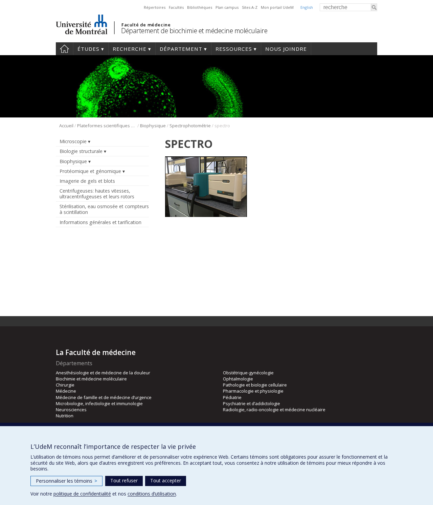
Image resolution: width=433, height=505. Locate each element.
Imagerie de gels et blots (87, 181)
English (306, 7)
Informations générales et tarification (100, 222)
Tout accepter (165, 480)
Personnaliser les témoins (66, 481)
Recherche (129, 48)
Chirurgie (65, 385)
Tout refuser (124, 480)
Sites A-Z (249, 7)
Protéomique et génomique (90, 171)
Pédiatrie (232, 397)
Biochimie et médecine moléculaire (91, 379)
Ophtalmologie (238, 379)
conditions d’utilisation (152, 493)
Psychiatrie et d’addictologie (251, 403)
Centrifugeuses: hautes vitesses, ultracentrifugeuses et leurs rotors (97, 194)
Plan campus (226, 7)
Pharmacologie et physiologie (253, 391)
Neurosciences (71, 410)
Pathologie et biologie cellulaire (255, 385)
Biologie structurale (81, 151)
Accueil (64, 48)
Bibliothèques (199, 7)
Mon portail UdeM (277, 7)
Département (181, 48)
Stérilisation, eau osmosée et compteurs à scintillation (104, 209)
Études (88, 48)
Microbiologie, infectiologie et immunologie (99, 403)
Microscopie (73, 141)
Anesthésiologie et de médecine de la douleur (103, 373)
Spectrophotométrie (190, 126)
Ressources (233, 48)
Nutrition (64, 416)
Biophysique (153, 126)
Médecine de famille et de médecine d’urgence (104, 397)
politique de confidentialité (82, 493)
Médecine (66, 391)
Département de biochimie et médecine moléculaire (194, 30)
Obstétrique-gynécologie (248, 373)
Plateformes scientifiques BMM (106, 126)
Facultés (176, 7)
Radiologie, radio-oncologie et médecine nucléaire (274, 410)
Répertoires (154, 7)
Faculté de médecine (145, 25)
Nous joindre (286, 48)
